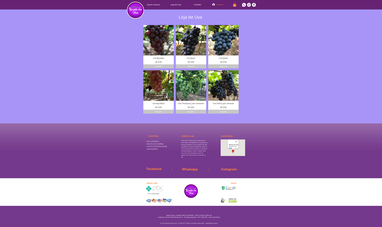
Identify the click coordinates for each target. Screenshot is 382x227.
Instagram (229, 169)
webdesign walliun (212, 223)
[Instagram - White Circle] (249, 5)
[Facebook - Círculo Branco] (254, 5)
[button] (234, 4)
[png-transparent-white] (244, 5)
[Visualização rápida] (158, 40)
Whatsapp (190, 169)
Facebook (154, 169)
